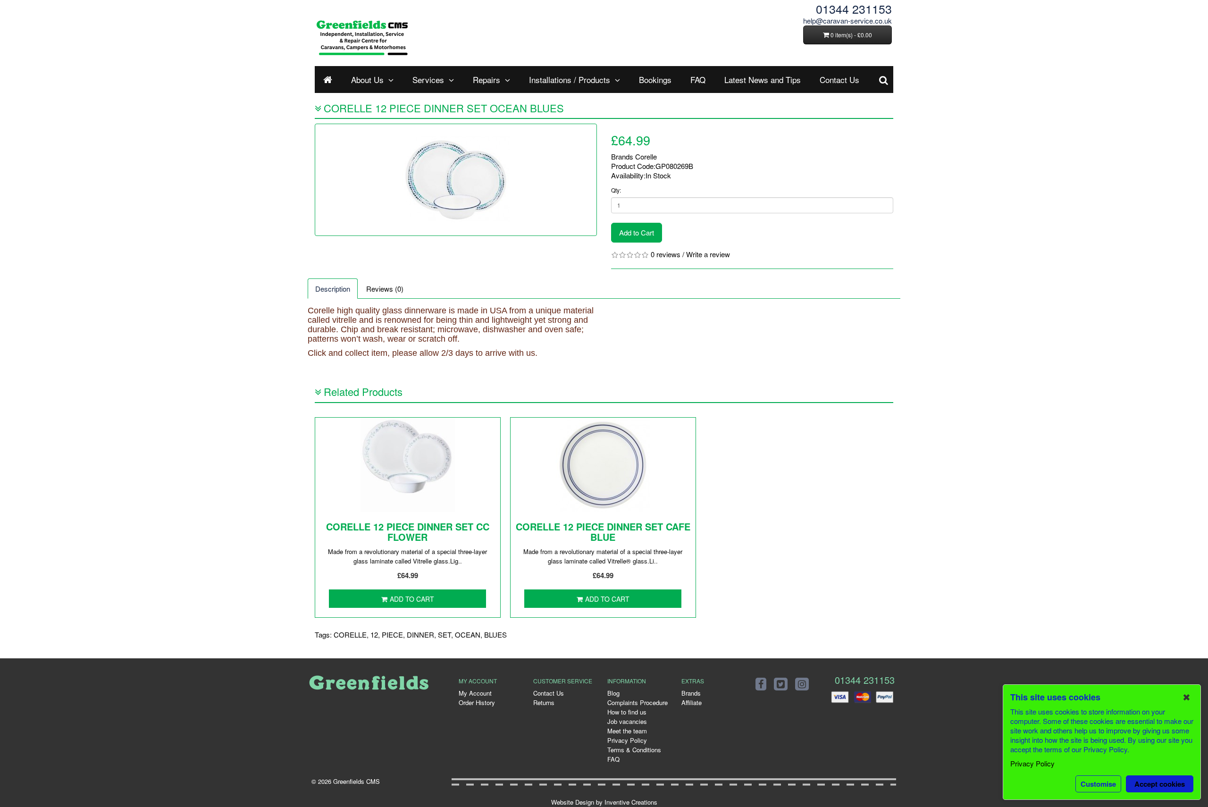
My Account (475, 693)
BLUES (495, 634)
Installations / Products (569, 79)
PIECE (392, 634)
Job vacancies (627, 721)
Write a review (708, 254)
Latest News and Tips (762, 79)
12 (374, 634)
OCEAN (467, 634)
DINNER (420, 634)
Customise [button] (1098, 784)
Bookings (655, 79)
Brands (691, 693)
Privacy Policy (627, 740)
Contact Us (839, 79)
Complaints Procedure (637, 702)
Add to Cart (636, 232)
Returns (543, 702)
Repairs (486, 79)
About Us (367, 79)
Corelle (646, 156)
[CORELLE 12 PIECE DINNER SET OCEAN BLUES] (456, 180)
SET (444, 634)
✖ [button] (1187, 697)
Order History (477, 702)
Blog (613, 693)
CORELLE (350, 634)
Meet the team (627, 730)
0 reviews (665, 254)
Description (332, 289)
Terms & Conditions (634, 749)
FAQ (697, 79)
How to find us (626, 711)
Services (428, 79)
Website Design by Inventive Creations (604, 802)
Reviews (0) (384, 289)
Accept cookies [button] (1159, 784)
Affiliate (691, 702)
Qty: (616, 190)
